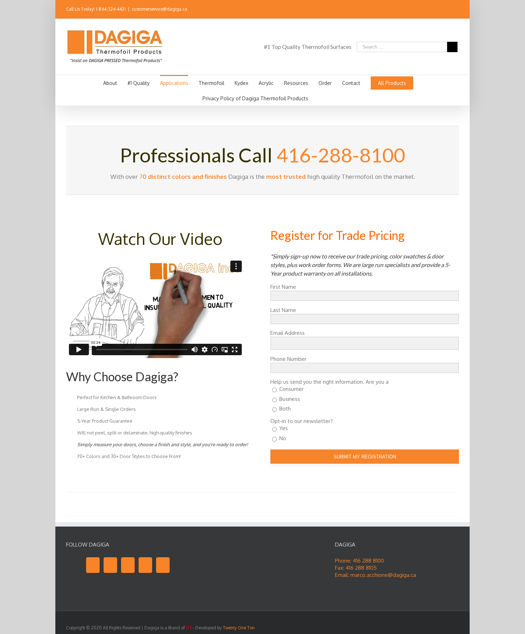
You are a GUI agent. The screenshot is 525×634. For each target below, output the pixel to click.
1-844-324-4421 (111, 9)
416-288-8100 (340, 155)
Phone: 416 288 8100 (359, 560)
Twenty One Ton (239, 627)
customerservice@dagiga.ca (159, 9)
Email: (342, 575)
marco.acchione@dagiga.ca (383, 575)
